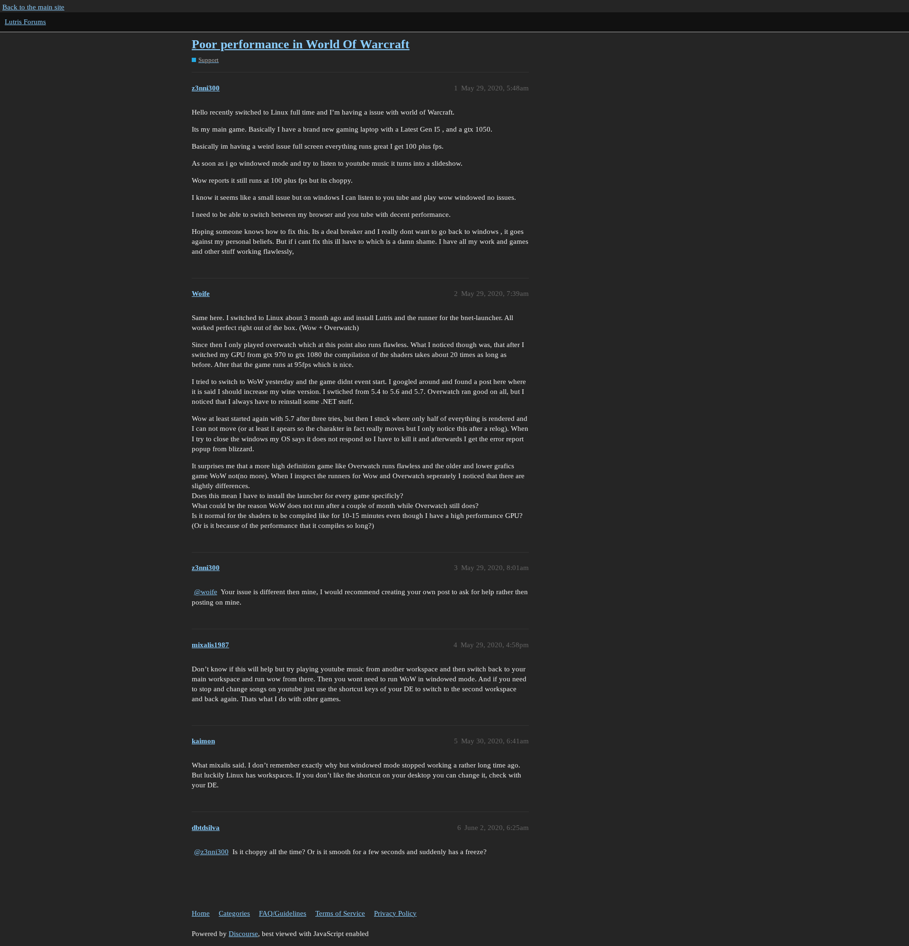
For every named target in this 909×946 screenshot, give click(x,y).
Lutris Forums (25, 22)
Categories (234, 913)
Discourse (243, 933)
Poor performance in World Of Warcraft (301, 44)
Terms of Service (340, 913)
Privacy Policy (395, 913)
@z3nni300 (211, 852)
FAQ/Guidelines (282, 913)
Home (201, 913)
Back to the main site (33, 7)
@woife (205, 592)
